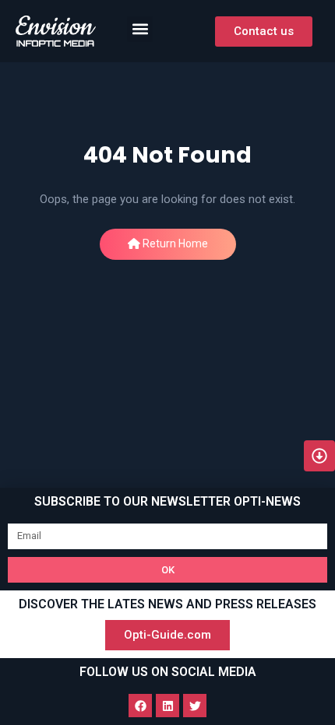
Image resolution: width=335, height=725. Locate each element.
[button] (140, 29)
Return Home (174, 243)
